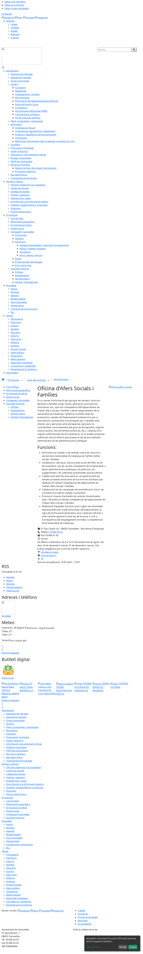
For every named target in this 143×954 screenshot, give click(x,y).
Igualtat (10, 864)
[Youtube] (29, 17)
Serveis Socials (14, 884)
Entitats (15, 407)
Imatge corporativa (16, 747)
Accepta (132, 947)
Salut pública (13, 888)
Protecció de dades (88, 917)
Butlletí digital (13, 834)
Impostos (11, 790)
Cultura (10, 861)
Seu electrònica (14, 757)
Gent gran (11, 874)
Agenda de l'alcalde (16, 717)
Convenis (11, 733)
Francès (15, 37)
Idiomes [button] (10, 20)
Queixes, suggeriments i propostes (24, 787)
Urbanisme (12, 891)
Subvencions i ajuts (16, 780)
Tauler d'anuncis (14, 740)
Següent (14, 652)
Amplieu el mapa (49, 552)
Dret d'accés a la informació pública (25, 784)
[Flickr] (19, 17)
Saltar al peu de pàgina (16, 8)
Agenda (10, 577)
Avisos (9, 580)
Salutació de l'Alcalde (17, 713)
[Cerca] (134, 50)
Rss (8, 847)
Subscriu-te (8, 678)
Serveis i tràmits (10, 764)
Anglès (14, 31)
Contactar (7, 14)
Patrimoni (11, 858)
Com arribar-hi (48, 555)
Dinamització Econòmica (19, 904)
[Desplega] (22, 380)
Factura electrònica (16, 794)
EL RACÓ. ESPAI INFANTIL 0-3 (26, 687)
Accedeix (6, 616)
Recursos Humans (15, 754)
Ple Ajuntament (14, 587)
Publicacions (12, 590)
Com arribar (12, 386)
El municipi (14, 380)
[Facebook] (8, 17)
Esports (10, 871)
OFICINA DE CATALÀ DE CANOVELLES (82, 687)
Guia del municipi (36, 380)
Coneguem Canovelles (18, 400)
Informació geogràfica (18, 390)
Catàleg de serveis (15, 774)
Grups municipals (15, 720)
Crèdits (81, 910)
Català (14, 24)
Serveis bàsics (61, 379)
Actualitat (7, 821)
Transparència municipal (19, 760)
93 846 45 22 (56, 532)
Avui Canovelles (14, 837)
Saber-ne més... (93, 947)
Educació (11, 868)
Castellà (15, 27)
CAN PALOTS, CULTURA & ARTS (47, 692)
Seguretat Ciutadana (17, 898)
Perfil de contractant (17, 750)
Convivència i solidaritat (18, 901)
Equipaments (18, 410)
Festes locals (12, 397)
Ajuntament (8, 710)
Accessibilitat (84, 923)
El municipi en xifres (16, 393)
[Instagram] (41, 17)
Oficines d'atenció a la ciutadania (23, 767)
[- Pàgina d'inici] (21, 55)
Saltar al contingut (14, 5)
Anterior (6, 652)
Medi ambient (13, 894)
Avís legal (82, 920)
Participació (12, 854)
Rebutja (123, 947)
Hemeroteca (12, 841)
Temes (5, 851)
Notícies (10, 584)
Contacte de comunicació (19, 844)
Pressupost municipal (17, 737)
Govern (10, 723)
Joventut (10, 881)
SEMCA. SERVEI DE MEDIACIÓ (101, 687)
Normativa (11, 730)
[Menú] (3, 67)
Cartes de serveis (15, 770)
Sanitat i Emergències (22, 417)
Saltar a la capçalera (15, 1)
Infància (10, 878)
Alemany (15, 34)
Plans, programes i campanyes (22, 727)
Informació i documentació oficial (24, 744)
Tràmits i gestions (15, 777)
